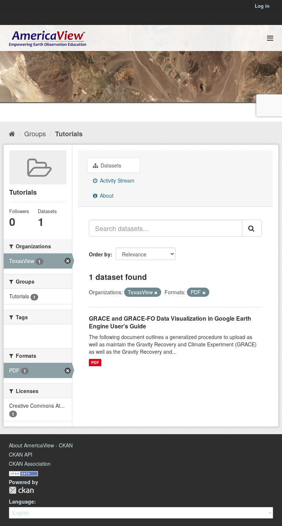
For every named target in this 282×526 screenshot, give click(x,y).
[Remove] (156, 292)
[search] (252, 228)
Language (21, 501)
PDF (95, 362)
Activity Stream (116, 180)
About (105, 195)
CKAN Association (30, 463)
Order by (100, 254)
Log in (262, 5)
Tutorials (69, 133)
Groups (35, 133)
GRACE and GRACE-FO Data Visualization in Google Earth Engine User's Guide (170, 322)
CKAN (21, 490)
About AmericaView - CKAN (41, 445)
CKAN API (20, 454)
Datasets (110, 165)
